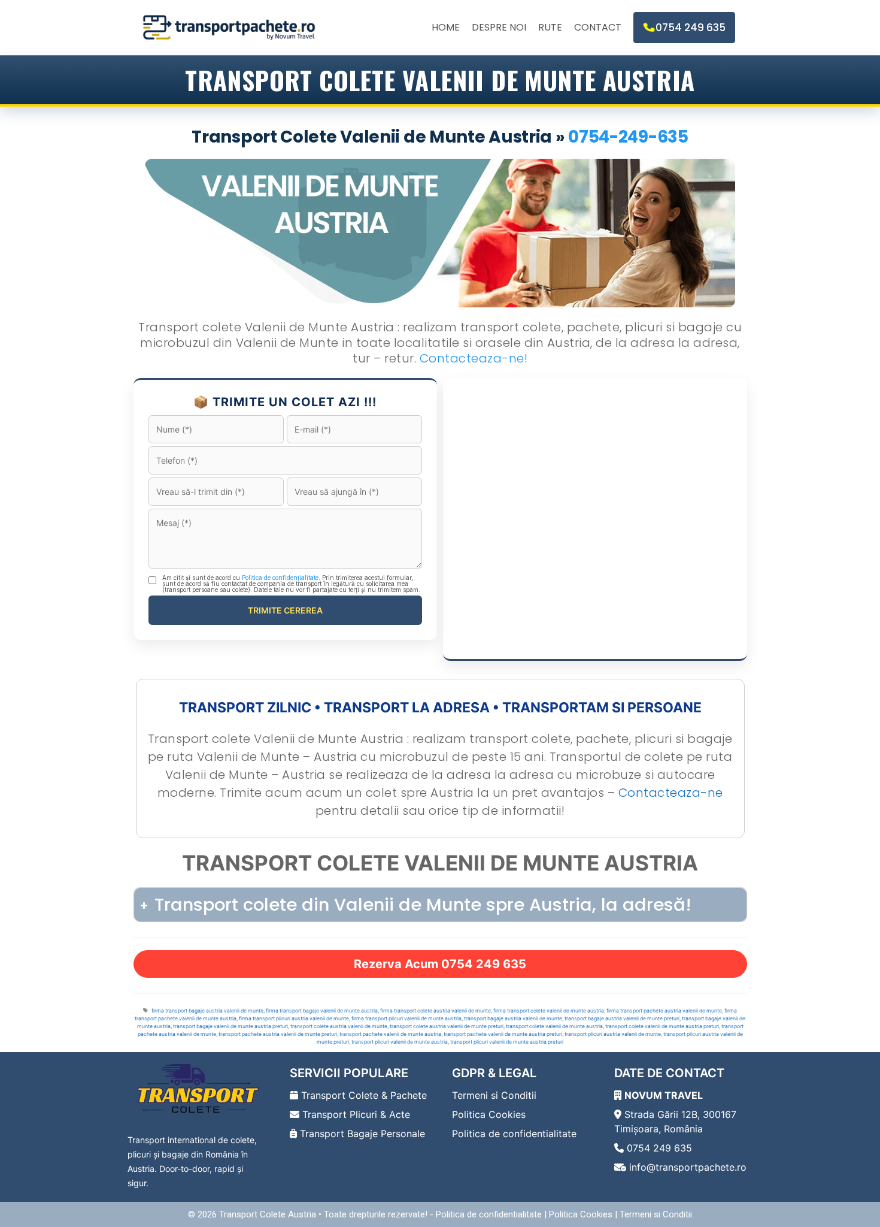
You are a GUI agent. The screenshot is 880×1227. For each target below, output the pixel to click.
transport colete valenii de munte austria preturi (662, 1026)
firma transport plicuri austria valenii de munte (294, 1019)
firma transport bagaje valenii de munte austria (322, 1011)
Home (446, 27)
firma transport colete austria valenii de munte (435, 1011)
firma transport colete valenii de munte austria (548, 1011)
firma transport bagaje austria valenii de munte (207, 1011)
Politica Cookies (489, 1114)
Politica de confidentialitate (514, 1134)
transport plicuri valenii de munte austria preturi (506, 1042)
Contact (597, 27)
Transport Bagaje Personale (361, 1134)
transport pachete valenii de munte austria (390, 1034)
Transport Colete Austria (267, 1214)
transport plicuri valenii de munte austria (399, 1042)
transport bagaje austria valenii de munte (513, 1019)
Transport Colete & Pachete (362, 1095)
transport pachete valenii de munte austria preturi (503, 1034)
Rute (550, 27)
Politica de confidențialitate (280, 577)
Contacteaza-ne (670, 792)
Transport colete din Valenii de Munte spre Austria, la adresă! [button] (422, 905)
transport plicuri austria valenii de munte (613, 1034)
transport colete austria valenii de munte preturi (446, 1026)
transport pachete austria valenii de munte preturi (278, 1034)
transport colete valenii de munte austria (554, 1026)
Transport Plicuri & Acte (354, 1114)
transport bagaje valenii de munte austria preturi (230, 1026)
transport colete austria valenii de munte (338, 1026)
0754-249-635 (628, 137)
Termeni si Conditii (494, 1095)
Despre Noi (499, 27)
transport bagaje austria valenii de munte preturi (622, 1019)
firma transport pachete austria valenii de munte (664, 1011)
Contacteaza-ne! (474, 358)
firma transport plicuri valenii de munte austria (406, 1019)
